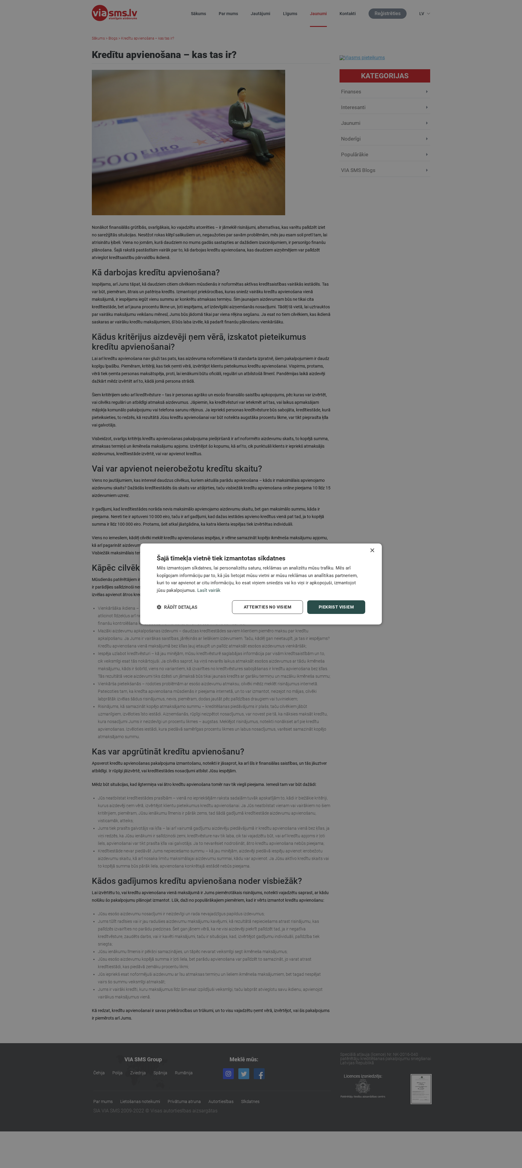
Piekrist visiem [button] (336, 607)
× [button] (372, 550)
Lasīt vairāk (209, 590)
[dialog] (261, 584)
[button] (177, 607)
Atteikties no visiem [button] (267, 607)
